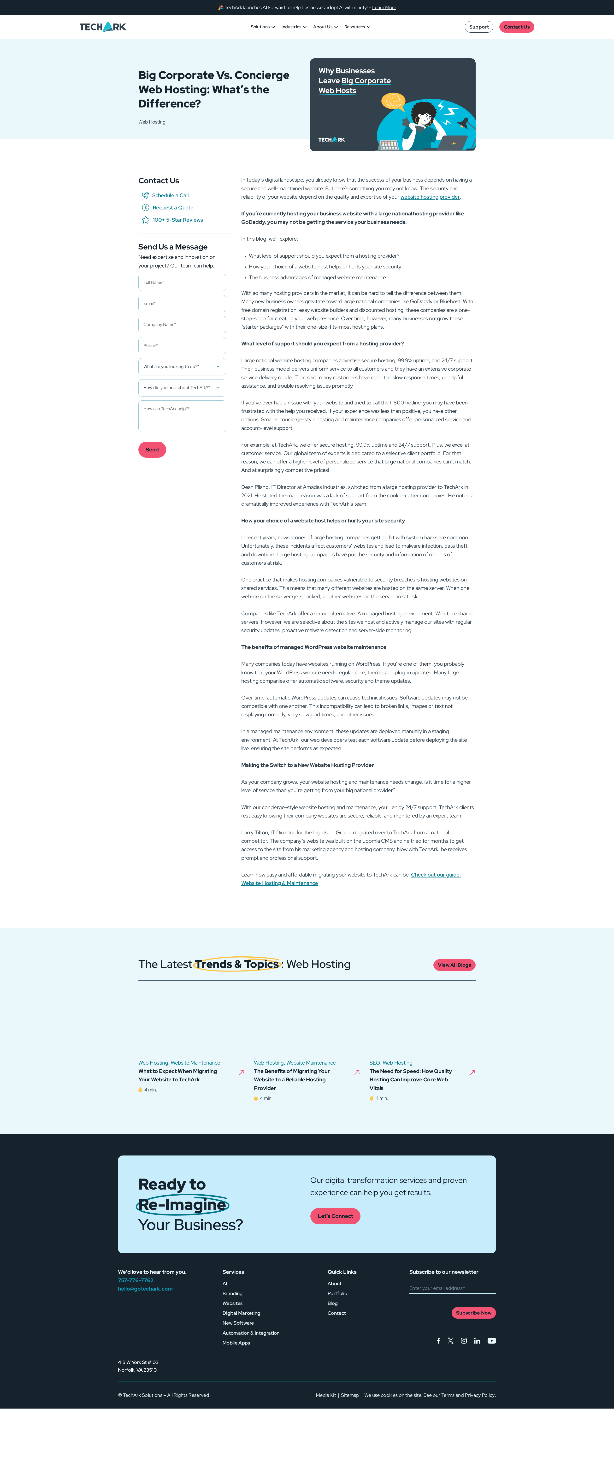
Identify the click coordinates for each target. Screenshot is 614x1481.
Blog (333, 1303)
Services (233, 1271)
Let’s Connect (335, 1216)
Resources (354, 27)
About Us (322, 27)
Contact (337, 1313)
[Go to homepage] (139, 1333)
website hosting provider (430, 196)
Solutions (260, 27)
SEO (375, 1062)
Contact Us (517, 27)
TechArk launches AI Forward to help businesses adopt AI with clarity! (296, 7)
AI (225, 1283)
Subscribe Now (473, 1313)
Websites (233, 1303)
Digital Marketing (241, 1313)
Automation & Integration (251, 1333)
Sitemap (350, 1395)
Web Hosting (153, 1062)
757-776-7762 (136, 1280)
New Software (238, 1323)
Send (152, 449)
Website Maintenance (195, 1062)
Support (479, 27)
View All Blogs (454, 965)
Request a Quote (173, 207)
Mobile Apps (236, 1343)
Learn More (384, 7)
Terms (448, 1395)
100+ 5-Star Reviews (178, 219)
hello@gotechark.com (145, 1288)
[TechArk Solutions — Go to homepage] (103, 27)
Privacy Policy (480, 1395)
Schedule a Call (170, 195)
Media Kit (326, 1395)
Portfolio (337, 1293)
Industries (291, 27)
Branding (233, 1293)
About (335, 1283)
